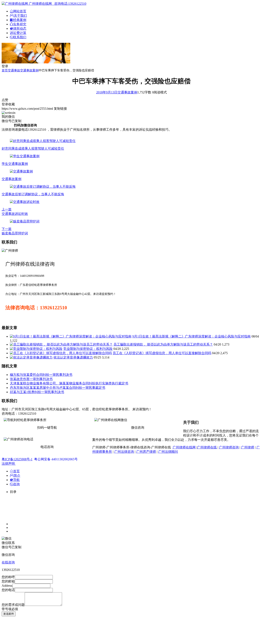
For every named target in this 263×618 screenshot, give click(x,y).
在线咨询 (8, 562)
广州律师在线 (207, 447)
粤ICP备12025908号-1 (17, 459)
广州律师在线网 (184, 447)
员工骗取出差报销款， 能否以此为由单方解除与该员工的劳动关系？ (163, 344)
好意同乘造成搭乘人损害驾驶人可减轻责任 (33, 148)
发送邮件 (8, 613)
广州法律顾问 (168, 451)
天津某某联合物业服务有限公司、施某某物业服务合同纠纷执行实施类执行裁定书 (69, 383)
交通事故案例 (29, 70)
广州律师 (247, 447)
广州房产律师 (146, 451)
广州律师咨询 (229, 447)
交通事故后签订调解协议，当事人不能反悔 (33, 194)
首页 (5, 70)
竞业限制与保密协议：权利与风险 (88, 348)
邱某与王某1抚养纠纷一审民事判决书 (37, 392)
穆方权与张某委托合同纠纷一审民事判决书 (41, 374)
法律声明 (9, 463)
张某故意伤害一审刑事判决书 (31, 379)
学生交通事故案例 (15, 163)
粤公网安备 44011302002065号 (56, 459)
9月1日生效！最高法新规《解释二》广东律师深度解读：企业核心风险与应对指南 (191, 336)
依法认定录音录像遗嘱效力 (73, 357)
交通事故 (14, 70)
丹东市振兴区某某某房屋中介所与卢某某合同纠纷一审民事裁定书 (57, 387)
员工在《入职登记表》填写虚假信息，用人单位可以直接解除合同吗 (162, 353)
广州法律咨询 (124, 451)
